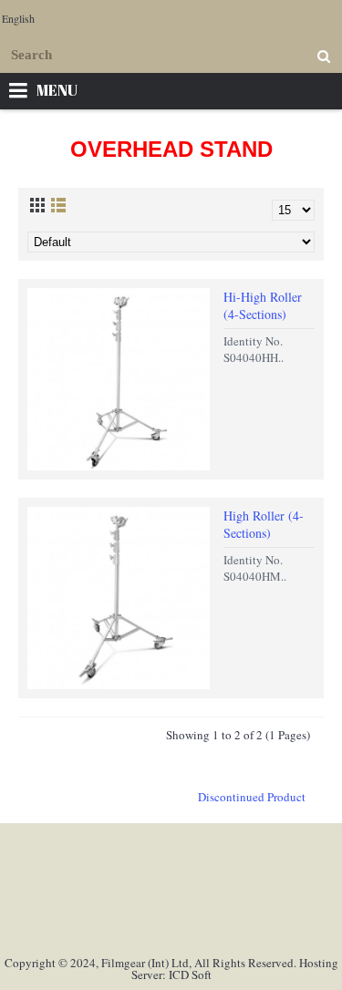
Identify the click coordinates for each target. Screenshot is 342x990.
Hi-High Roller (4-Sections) (262, 306)
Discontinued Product (252, 797)
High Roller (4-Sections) (263, 524)
